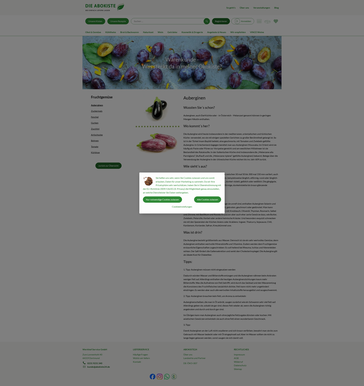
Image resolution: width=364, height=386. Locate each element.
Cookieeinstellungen (182, 206)
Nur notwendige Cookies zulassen (162, 199)
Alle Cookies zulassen (207, 199)
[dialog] (182, 193)
